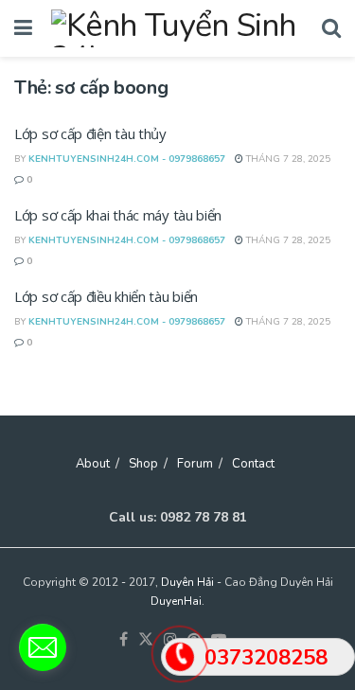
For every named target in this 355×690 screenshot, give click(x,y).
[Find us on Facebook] (123, 640)
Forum (195, 463)
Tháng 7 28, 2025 (286, 159)
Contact (253, 463)
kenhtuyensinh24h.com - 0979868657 (126, 159)
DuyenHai (176, 601)
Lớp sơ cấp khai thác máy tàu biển (118, 214)
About (93, 463)
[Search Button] (331, 28)
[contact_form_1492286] (42, 647)
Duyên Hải (187, 582)
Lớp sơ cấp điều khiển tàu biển (106, 296)
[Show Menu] (23, 28)
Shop (143, 463)
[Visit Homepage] (177, 28)
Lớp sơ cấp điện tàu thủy (90, 133)
